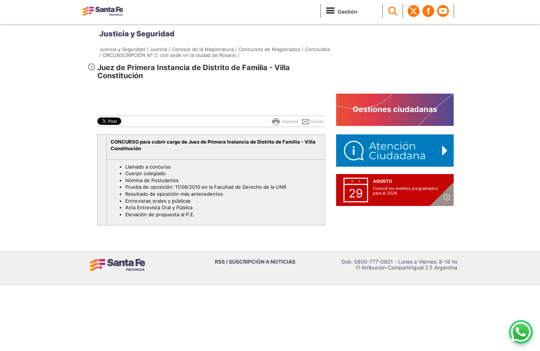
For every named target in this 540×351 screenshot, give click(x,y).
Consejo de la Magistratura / (204, 49)
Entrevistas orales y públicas (158, 201)
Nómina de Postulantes (152, 180)
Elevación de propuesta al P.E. (160, 214)
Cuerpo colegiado (145, 173)
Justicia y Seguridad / (123, 49)
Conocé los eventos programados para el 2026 (405, 191)
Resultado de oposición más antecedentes (174, 194)
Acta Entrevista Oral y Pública (158, 207)
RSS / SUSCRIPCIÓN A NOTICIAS (255, 261)
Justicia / (160, 49)
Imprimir (289, 121)
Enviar (317, 121)
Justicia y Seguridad (136, 33)
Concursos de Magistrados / (270, 49)
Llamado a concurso (148, 167)
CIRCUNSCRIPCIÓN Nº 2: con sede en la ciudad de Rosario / (171, 55)
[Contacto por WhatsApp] (521, 332)
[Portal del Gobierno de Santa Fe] (103, 11)
